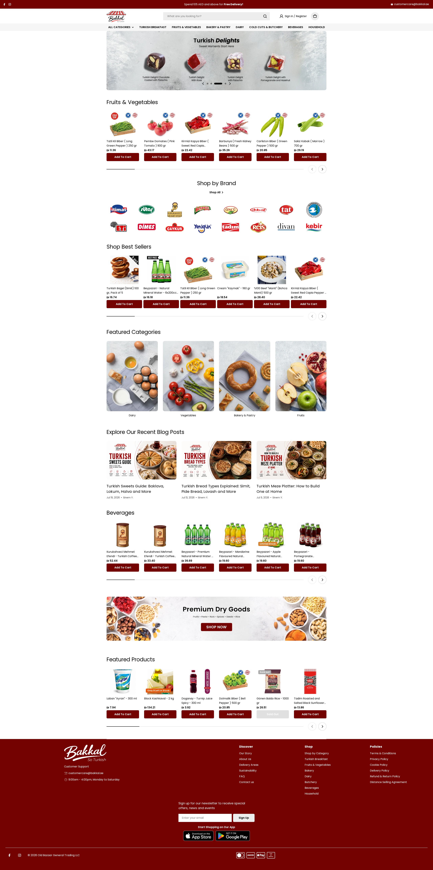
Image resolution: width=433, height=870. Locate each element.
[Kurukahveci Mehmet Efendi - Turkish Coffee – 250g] (160, 535)
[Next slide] (230, 84)
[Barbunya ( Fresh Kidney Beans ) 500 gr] (235, 124)
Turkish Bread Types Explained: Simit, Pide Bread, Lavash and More (215, 488)
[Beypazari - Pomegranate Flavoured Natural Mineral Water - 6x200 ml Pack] (310, 535)
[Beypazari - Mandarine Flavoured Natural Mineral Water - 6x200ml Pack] (235, 535)
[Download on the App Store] (198, 836)
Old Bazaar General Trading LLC (59, 855)
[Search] (265, 16)
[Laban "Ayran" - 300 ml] (123, 681)
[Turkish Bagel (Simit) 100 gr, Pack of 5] (124, 270)
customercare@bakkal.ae (411, 4)
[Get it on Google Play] (233, 836)
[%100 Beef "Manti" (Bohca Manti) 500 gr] (272, 270)
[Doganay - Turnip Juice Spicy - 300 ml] (197, 681)
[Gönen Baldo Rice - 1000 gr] (273, 681)
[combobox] (216, 16)
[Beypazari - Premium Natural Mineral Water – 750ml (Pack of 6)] (197, 535)
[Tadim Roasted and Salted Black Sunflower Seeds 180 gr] (310, 681)
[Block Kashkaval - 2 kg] (160, 681)
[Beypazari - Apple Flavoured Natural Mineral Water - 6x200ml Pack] (273, 535)
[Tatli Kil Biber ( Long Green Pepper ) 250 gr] (123, 124)
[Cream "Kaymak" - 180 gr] (235, 270)
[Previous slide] (203, 84)
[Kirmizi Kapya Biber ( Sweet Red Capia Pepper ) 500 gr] (197, 124)
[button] (207, 83)
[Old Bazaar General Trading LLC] (216, 619)
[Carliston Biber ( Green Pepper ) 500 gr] (273, 124)
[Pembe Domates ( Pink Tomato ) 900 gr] (160, 124)
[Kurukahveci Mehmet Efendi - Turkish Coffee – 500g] (123, 535)
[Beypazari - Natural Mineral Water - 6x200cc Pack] (161, 270)
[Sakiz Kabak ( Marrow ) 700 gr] (310, 124)
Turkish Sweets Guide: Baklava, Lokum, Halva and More (135, 488)
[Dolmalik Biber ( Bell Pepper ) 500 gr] (235, 681)
